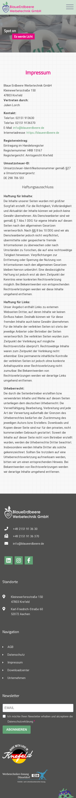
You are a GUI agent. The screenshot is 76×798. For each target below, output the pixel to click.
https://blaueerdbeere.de (43, 133)
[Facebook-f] (29, 560)
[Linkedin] (8, 560)
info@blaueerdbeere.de (28, 128)
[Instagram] (19, 560)
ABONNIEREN (16, 729)
